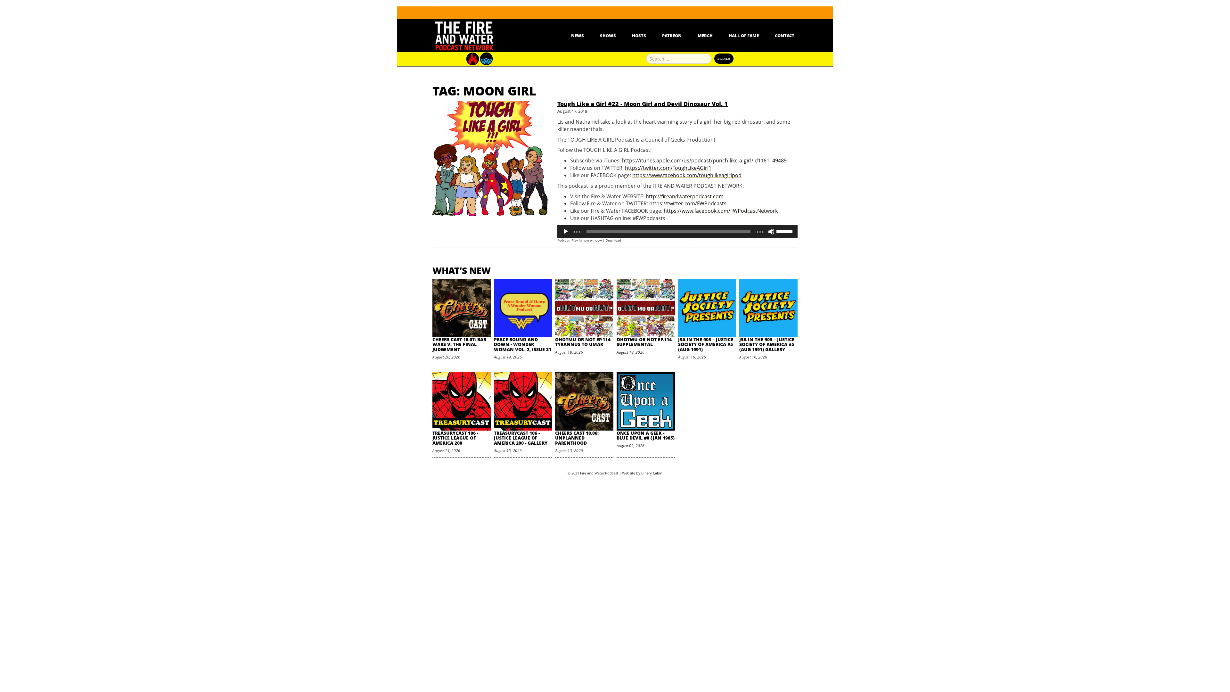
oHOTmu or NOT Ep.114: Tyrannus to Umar (583, 341)
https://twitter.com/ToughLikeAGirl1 (668, 167)
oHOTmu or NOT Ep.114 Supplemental (644, 341)
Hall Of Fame (744, 35)
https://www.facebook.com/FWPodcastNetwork (721, 210)
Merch (705, 35)
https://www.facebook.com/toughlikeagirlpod (687, 175)
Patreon (672, 35)
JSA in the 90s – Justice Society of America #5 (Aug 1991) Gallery (766, 344)
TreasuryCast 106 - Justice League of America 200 (455, 438)
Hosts (639, 35)
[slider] (785, 231)
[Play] (565, 231)
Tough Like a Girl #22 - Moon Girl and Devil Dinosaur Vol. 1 (642, 104)
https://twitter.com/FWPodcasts (687, 203)
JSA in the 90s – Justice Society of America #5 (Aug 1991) (705, 344)
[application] (677, 231)
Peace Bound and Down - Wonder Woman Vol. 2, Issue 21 (522, 344)
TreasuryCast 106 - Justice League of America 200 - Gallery (520, 438)
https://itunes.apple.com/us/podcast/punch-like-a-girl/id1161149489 (704, 160)
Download (613, 240)
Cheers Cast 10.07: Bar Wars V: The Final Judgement (459, 344)
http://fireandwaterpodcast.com (685, 196)
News (577, 35)
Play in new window (586, 240)
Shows (608, 35)
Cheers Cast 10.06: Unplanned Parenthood (577, 438)
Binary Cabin (651, 473)
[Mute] (771, 231)
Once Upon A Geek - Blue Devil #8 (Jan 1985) (646, 435)
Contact (784, 35)
